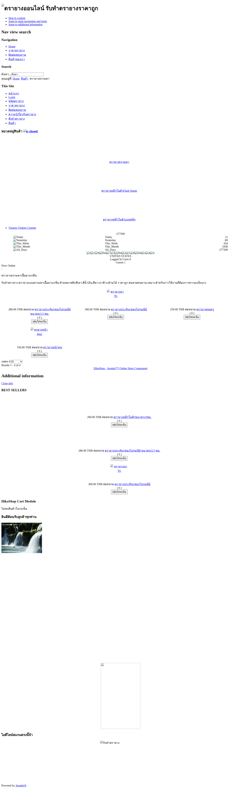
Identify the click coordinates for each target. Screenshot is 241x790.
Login (11, 97)
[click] (30, 131)
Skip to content (16, 18)
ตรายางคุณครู (205, 309)
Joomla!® (21, 785)
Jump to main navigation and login (27, 21)
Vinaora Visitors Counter (22, 227)
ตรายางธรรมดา (119, 161)
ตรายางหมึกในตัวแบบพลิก (119, 219)
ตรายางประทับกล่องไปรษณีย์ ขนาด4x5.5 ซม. (132, 450)
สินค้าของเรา (16, 59)
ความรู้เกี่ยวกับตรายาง (22, 114)
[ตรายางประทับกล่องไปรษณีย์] (116, 296)
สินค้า (24, 78)
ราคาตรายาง (16, 50)
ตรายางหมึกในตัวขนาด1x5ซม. (132, 417)
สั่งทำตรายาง (16, 118)
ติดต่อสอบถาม (17, 54)
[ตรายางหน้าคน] (39, 334)
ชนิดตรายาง (16, 101)
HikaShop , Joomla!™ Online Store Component (120, 368)
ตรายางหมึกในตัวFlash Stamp (119, 190)
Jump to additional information (25, 24)
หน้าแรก (13, 93)
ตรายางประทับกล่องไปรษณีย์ (129, 309)
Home (11, 46)
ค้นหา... (6, 74)
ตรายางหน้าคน (52, 347)
